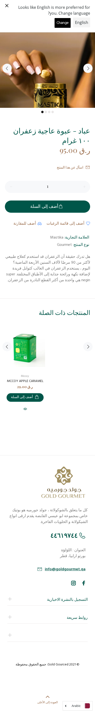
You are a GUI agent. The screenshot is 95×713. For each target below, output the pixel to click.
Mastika (56, 237)
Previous (7, 68)
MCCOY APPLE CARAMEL (25, 381)
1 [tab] (42, 112)
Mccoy (25, 376)
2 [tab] (46, 112)
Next (88, 68)
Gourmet (64, 245)
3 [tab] (49, 112)
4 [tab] (52, 112)
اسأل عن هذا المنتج (70, 168)
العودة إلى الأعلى (47, 702)
